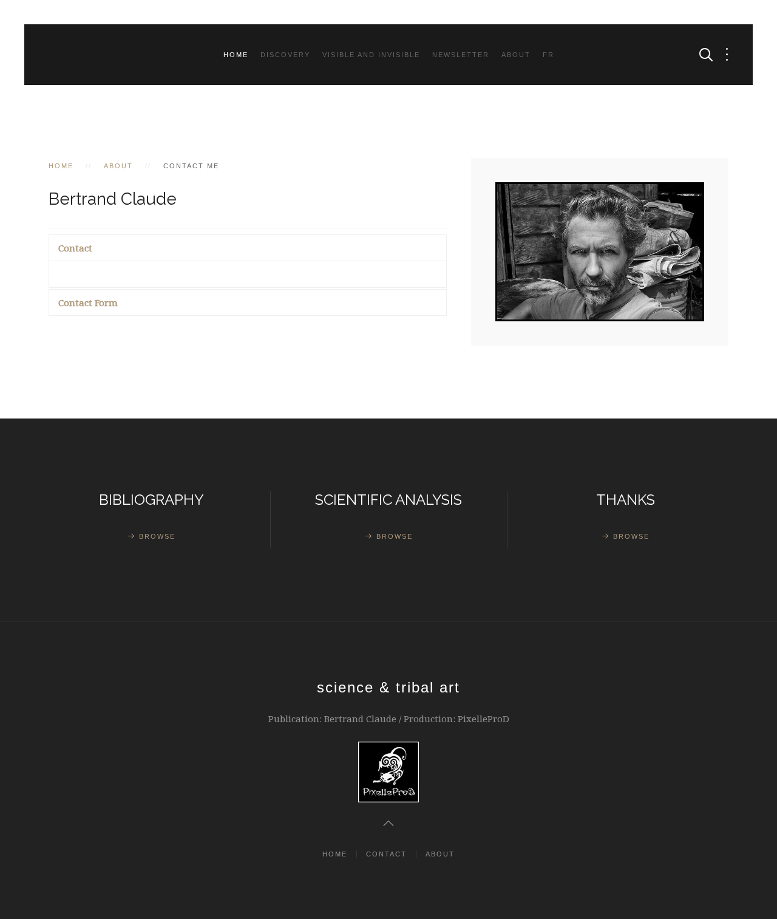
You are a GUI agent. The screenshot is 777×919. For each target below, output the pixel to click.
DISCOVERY (285, 54)
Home (235, 54)
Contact (75, 248)
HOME (334, 854)
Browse (157, 536)
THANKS (625, 499)
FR (548, 54)
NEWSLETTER (460, 54)
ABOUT (516, 54)
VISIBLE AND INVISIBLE (371, 54)
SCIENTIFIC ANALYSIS (388, 499)
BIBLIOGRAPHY (151, 499)
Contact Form (88, 302)
